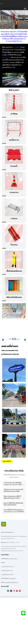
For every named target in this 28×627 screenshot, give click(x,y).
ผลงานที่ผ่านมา (9, 346)
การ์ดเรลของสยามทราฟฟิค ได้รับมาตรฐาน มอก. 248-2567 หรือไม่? (13, 483)
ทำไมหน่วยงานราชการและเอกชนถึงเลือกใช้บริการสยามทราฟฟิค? (13, 490)
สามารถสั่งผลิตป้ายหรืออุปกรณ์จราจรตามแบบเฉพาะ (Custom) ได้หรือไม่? (14, 510)
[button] (3, 340)
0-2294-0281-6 (14, 559)
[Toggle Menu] (25, 8)
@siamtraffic (12, 578)
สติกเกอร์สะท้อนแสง (14, 297)
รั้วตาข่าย (14, 245)
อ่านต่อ (4, 117)
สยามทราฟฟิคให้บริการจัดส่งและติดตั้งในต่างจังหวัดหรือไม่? (13, 504)
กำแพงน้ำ (14, 166)
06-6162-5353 (5, 570)
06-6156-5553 (5, 566)
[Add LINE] (23, 613)
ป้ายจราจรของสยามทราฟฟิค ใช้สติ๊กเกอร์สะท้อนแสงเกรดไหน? (12, 497)
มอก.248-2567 (6, 57)
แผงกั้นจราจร (14, 140)
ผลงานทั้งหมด (14, 445)
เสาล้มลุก (14, 113)
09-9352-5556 (5, 574)
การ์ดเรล (14, 218)
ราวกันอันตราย (16, 47)
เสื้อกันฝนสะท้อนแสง (14, 271)
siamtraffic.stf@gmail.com (11, 582)
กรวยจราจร (14, 192)
